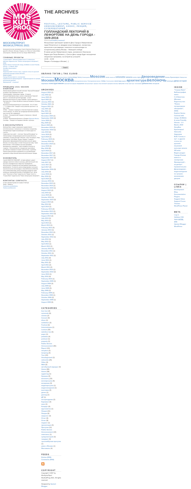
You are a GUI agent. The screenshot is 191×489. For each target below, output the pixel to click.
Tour (43, 355)
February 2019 (46, 139)
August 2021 (46, 106)
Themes (177, 203)
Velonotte (6, 70)
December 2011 (47, 251)
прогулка (121, 83)
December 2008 (47, 295)
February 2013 (46, 227)
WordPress (178, 226)
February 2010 (46, 279)
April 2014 (45, 206)
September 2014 (47, 199)
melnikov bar (46, 332)
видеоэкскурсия (47, 388)
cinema (44, 315)
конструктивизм (56, 83)
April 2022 (45, 99)
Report (43, 348)
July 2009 (45, 286)
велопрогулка (46, 381)
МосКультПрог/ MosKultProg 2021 (16, 44)
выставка (45, 390)
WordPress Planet (180, 206)
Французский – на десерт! (11, 82)
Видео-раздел (7, 75)
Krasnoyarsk (86, 77)
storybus (44, 350)
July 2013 (45, 218)
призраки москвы (112, 83)
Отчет (43, 418)
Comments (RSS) (47, 459)
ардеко (124, 81)
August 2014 (46, 202)
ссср (126, 83)
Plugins (177, 196)
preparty (44, 341)
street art (112, 77)
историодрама (47, 399)
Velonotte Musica (34, 118)
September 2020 (47, 118)
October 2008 (46, 297)
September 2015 (47, 188)
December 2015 (47, 183)
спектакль (45, 434)
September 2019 (47, 130)
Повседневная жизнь (80, 81)
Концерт (44, 406)
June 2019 (45, 134)
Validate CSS (179, 217)
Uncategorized (46, 357)
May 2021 (44, 111)
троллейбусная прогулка (51, 441)
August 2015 (46, 190)
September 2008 (47, 300)
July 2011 (44, 258)
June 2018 (45, 146)
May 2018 (44, 148)
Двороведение (153, 76)
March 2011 (45, 267)
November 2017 (47, 155)
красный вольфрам (70, 83)
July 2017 (45, 162)
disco (43, 320)
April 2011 (45, 265)
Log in (176, 215)
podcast (44, 339)
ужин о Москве (47, 446)
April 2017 (45, 167)
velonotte (120, 77)
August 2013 (46, 216)
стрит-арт (131, 83)
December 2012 (47, 232)
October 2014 (46, 197)
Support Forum (179, 201)
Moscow (97, 76)
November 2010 (47, 269)
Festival (50, 24)
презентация (46, 425)
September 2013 (47, 213)
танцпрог (44, 439)
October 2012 (46, 234)
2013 (42, 77)
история (183, 81)
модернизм (80, 83)
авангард (117, 81)
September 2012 (47, 237)
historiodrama (46, 327)
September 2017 (47, 158)
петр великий (102, 83)
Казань (167, 77)
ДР (42, 397)
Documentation (180, 194)
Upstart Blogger (180, 224)
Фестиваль (45, 448)
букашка (44, 376)
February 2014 (46, 209)
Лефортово (183, 77)
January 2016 (46, 181)
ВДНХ (139, 77)
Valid (179, 219)
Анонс (70, 26)
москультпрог (89, 83)
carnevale (45, 313)
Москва (47, 80)
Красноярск (174, 77)
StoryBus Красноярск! (9, 68)
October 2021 (46, 104)
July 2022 (45, 95)
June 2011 (45, 260)
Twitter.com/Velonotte (9, 188)
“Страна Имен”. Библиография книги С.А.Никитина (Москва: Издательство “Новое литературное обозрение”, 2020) (21, 61)
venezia (129, 77)
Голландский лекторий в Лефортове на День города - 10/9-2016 (69, 34)
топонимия (138, 83)
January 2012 (46, 248)
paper (43, 334)
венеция (170, 81)
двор (176, 81)
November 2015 (47, 185)
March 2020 (45, 125)
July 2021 (45, 109)
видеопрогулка (47, 385)
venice (135, 77)
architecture (48, 77)
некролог (45, 416)
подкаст (44, 423)
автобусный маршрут (49, 367)
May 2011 (44, 262)
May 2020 (44, 123)
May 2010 (44, 276)
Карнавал (45, 402)
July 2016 (45, 172)
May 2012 (44, 241)
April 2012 (45, 244)
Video (43, 362)
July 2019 (45, 132)
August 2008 (46, 302)
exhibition (45, 323)
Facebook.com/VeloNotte (10, 186)
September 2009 (47, 281)
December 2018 (47, 144)
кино (43, 404)
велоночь (157, 80)
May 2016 (44, 176)
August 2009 (46, 283)
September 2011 (47, 255)
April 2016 (45, 179)
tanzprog (44, 353)
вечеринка (45, 383)
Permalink (54, 40)
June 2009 (45, 288)
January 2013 (46, 230)
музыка (96, 83)
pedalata (44, 336)
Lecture (63, 24)
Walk (43, 364)
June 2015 (45, 195)
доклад (44, 395)
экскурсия (155, 83)
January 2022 (46, 102)
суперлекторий (54, 28)
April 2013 (45, 223)
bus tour (44, 311)
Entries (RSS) (46, 457)
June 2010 (45, 274)
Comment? (61, 40)
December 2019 (47, 127)
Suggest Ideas (179, 199)
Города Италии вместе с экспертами (14, 77)
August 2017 (46, 160)
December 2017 (47, 153)
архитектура (136, 80)
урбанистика (147, 83)
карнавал (45, 83)
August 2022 (46, 92)
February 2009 (46, 293)
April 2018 (45, 150)
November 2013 (47, 211)
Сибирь (103, 81)
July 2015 (45, 193)
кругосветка (46, 409)
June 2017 (45, 164)
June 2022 (45, 97)
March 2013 (45, 225)
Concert (44, 318)
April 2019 (45, 137)
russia (107, 77)
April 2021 (45, 113)
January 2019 (46, 141)
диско (43, 392)
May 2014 (44, 204)
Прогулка (45, 427)
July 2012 (45, 239)
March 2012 (45, 246)
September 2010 (47, 272)
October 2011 (46, 253)
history (79, 77)
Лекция (81, 26)
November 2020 (47, 116)
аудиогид (45, 374)
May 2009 (44, 290)
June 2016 (45, 174)
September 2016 (47, 169)
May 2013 (44, 220)
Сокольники (110, 81)
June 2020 (45, 120)
